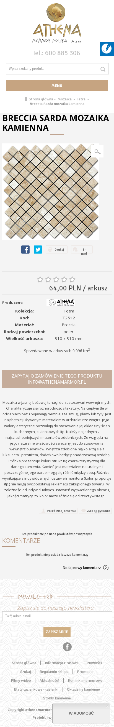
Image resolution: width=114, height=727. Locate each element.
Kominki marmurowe (85, 680)
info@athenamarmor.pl (57, 382)
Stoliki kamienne (57, 698)
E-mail (84, 250)
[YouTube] (46, 646)
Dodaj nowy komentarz (82, 567)
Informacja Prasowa (62, 663)
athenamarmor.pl (40, 709)
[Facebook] (67, 646)
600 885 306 (62, 53)
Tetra (81, 99)
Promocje (85, 671)
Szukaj (25, 671)
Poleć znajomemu (61, 511)
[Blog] (107, 52)
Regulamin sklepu (54, 671)
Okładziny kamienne (83, 689)
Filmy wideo (21, 680)
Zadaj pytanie (98, 511)
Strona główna (41, 99)
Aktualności (49, 680)
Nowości (94, 663)
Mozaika (65, 99)
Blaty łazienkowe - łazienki (36, 689)
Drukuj (59, 250)
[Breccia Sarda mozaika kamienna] (50, 191)
